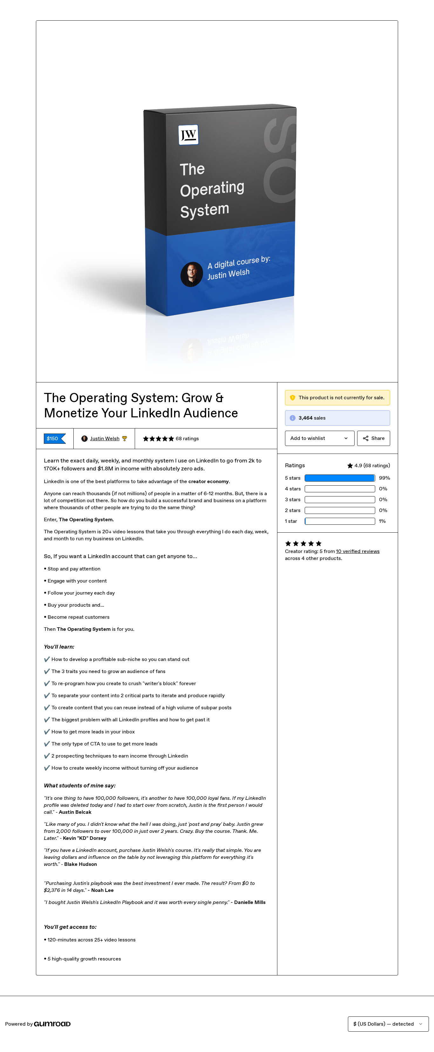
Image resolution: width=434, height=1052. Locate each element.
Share (378, 438)
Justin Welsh (108, 438)
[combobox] (320, 438)
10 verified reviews (358, 551)
